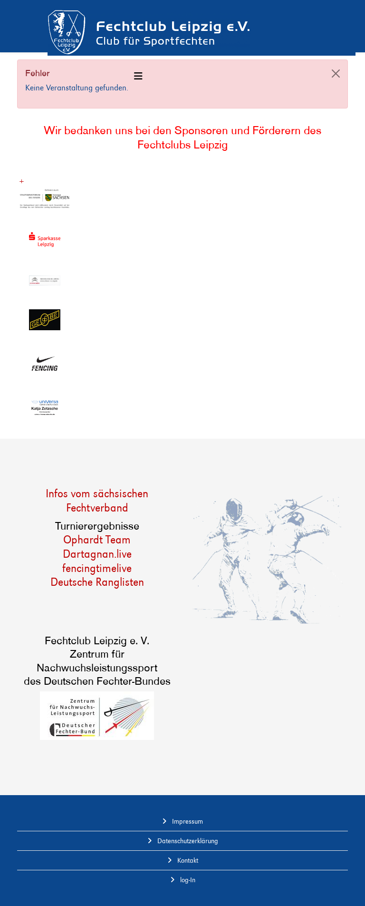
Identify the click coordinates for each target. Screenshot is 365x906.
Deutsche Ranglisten (97, 582)
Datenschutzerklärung (186, 841)
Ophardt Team (97, 539)
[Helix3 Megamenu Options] (138, 76)
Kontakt (186, 860)
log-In (186, 880)
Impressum (186, 821)
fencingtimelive (97, 568)
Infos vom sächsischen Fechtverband (97, 500)
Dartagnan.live (97, 554)
